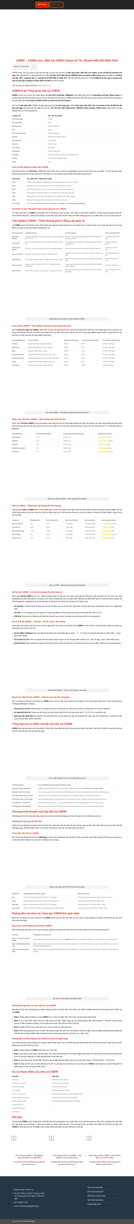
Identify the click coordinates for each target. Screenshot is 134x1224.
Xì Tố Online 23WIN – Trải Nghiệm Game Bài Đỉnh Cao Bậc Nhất (29, 1156)
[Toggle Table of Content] (32, 67)
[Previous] (11, 1152)
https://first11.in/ (44, 86)
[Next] (122, 1152)
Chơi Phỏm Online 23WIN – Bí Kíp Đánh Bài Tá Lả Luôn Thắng (105, 1156)
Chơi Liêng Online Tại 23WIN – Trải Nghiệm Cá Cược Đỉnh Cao (67, 1156)
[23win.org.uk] (22, 4)
